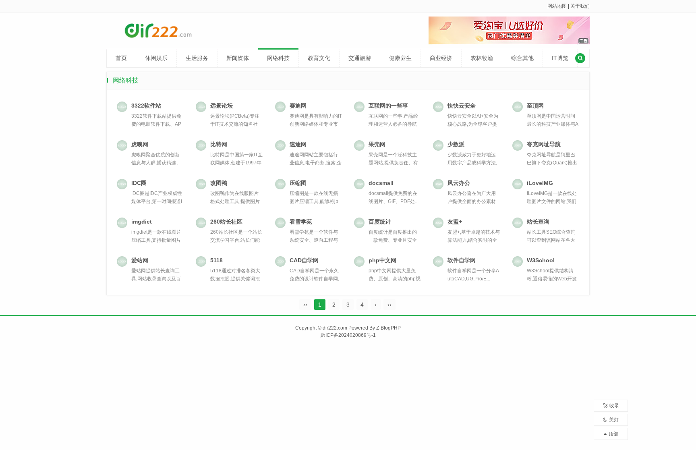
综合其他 (522, 58)
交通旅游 (359, 58)
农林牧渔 (481, 58)
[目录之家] (168, 30)
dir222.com (335, 328)
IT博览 (560, 58)
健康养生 (400, 58)
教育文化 (319, 58)
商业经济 (441, 58)
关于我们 (580, 6)
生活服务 (197, 58)
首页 (121, 58)
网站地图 (557, 6)
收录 (614, 406)
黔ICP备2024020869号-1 (348, 335)
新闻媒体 (237, 58)
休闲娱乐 (156, 58)
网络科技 (278, 58)
